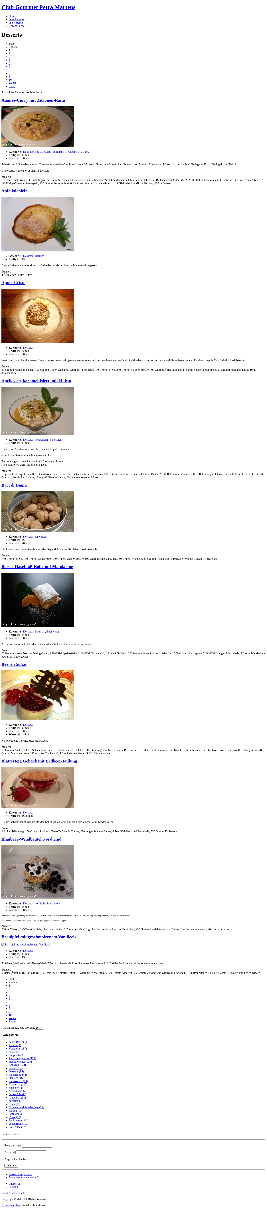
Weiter (12, 82)
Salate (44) (15, 1051)
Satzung (13, 1186)
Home (12, 16)
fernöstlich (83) (17, 1094)
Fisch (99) (14, 1104)
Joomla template (10, 1205)
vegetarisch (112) (18, 1123)
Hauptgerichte (31, 151)
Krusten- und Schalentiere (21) (26, 1107)
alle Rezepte (16, 22)
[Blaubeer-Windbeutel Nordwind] (37, 898)
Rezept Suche (17, 25)
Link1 (4, 1193)
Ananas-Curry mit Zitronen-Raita (33, 100)
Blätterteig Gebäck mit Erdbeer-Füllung (39, 761)
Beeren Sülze (14, 664)
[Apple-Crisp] (37, 342)
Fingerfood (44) (18, 1074)
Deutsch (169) (17, 1077)
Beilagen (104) (17, 1064)
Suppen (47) (16, 1055)
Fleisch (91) (15, 1110)
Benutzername (12, 1145)
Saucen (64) (16, 1068)
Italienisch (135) (18, 1084)
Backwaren (53, 631)
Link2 (13, 1193)
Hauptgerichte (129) (20, 1061)
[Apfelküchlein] (37, 250)
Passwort (9, 1152)
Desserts (46, 151)
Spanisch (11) (16, 1087)
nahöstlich (56, 439)
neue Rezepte (16, 19)
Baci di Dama (14, 485)
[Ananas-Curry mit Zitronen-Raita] (37, 146)
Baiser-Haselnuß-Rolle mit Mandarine (37, 566)
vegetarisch (73, 151)
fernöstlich (59, 151)
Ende (12, 86)
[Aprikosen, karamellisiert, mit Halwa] (37, 434)
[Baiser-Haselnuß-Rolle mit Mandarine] (37, 626)
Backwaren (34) (18, 1120)
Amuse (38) (15, 1045)
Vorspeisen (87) (18, 1048)
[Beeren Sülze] (37, 719)
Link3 (22, 1193)
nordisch (40, 903)
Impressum (15, 1183)
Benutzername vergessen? (24, 1177)
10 (10, 79)
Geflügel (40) (16, 1113)
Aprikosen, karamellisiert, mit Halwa (36, 380)
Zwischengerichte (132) (22, 1058)
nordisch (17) (16, 1100)
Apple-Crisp (13, 282)
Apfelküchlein (15, 190)
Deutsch (39, 255)
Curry (85, 151)
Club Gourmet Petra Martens (38, 7)
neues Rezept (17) (19, 1042)
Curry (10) (15, 1117)
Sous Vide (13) (17, 1126)
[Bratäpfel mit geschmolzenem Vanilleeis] (25, 944)
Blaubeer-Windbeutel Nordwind (31, 839)
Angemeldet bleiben (15, 1159)
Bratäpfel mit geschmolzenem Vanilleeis (39, 936)
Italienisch (40, 536)
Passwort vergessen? (20, 1174)
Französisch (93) (18, 1081)
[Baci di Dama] (37, 531)
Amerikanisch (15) (19, 1091)
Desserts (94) (16, 1071)
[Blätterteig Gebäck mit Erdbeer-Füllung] (37, 807)
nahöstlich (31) (17, 1097)
